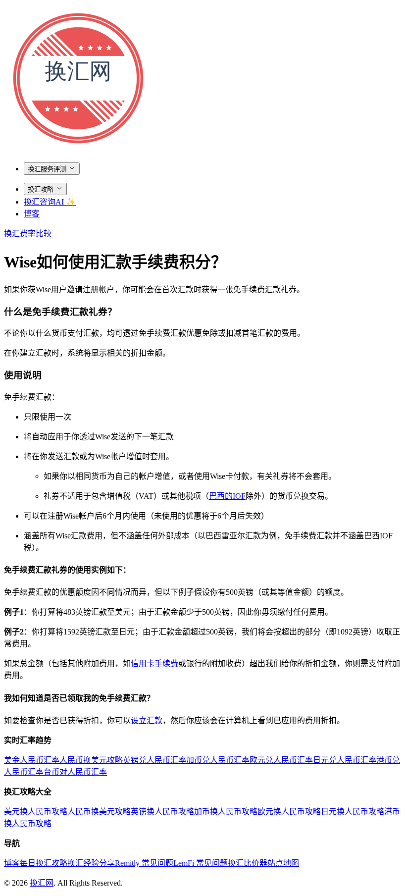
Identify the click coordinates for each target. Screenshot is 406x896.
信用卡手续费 (154, 663)
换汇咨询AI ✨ (50, 202)
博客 (32, 214)
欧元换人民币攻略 (289, 811)
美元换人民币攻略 (35, 811)
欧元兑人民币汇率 (281, 760)
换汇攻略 (40, 189)
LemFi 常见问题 (200, 863)
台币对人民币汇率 (75, 772)
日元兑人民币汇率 (344, 760)
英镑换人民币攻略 (162, 811)
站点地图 (283, 863)
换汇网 (41, 883)
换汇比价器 (247, 863)
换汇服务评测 (47, 169)
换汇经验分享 (91, 863)
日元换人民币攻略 (352, 811)
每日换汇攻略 (43, 863)
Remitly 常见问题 (144, 863)
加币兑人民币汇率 (218, 760)
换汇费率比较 (27, 233)
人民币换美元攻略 (91, 760)
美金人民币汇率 (31, 760)
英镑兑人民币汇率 (154, 760)
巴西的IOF (227, 496)
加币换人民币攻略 (225, 811)
